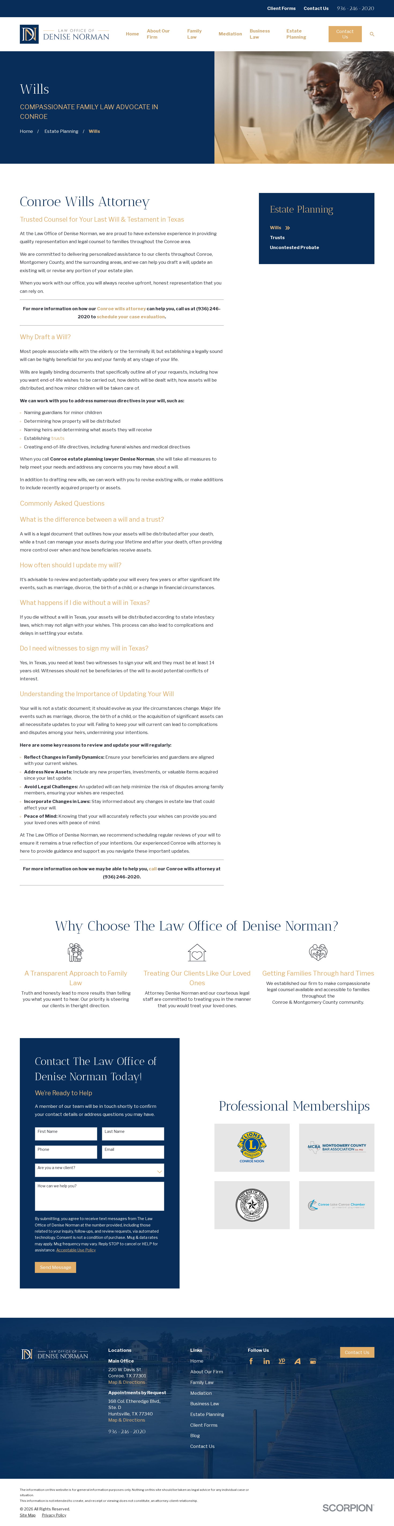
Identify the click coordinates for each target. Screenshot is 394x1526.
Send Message (55, 1267)
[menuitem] (316, 228)
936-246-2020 (355, 8)
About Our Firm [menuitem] (158, 34)
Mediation (201, 1393)
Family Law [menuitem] (194, 34)
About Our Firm (206, 1371)
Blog (195, 1435)
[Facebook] (251, 1361)
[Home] (64, 34)
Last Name (115, 1131)
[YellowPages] (282, 1361)
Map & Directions (126, 1382)
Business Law (204, 1403)
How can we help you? (57, 1186)
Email (109, 1149)
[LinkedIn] (266, 1361)
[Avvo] (297, 1361)
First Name (48, 1131)
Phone (43, 1149)
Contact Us (316, 8)
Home (196, 1361)
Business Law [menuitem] (260, 34)
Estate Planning (207, 1414)
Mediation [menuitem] (230, 33)
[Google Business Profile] (313, 1361)
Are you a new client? (56, 1168)
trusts (58, 438)
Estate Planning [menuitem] (296, 34)
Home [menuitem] (132, 33)
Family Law (202, 1382)
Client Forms (281, 8)
